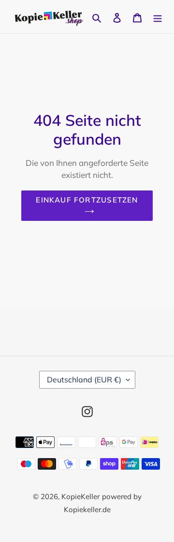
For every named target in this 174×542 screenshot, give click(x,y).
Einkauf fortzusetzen (87, 199)
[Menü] (157, 16)
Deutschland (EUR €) (84, 379)
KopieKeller (80, 496)
